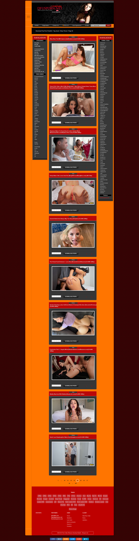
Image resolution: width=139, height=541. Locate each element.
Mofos (101, 120)
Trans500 (102, 178)
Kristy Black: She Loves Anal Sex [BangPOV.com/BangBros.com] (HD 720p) (71, 175)
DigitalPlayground (103, 59)
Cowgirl (45, 499)
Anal (35, 81)
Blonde (36, 89)
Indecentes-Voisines (104, 108)
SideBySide (37, 153)
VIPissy (101, 181)
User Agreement (76, 25)
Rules (84, 518)
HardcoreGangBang (104, 104)
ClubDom (102, 55)
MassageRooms (103, 125)
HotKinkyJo (102, 105)
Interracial (37, 115)
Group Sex (37, 105)
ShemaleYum (102, 158)
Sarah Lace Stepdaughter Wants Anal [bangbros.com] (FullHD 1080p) (69, 437)
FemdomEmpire (103, 78)
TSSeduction (102, 170)
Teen (36, 136)
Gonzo (89, 499)
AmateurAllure (103, 47)
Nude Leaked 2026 (82, 502)
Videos (73, 37)
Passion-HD (102, 139)
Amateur (36, 79)
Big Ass (89, 495)
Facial (79, 499)
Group (36, 107)
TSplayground (103, 171)
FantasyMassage (103, 92)
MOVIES (36, 78)
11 (67, 480)
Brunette (36, 94)
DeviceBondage (103, 62)
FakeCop (102, 86)
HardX (101, 102)
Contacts (69, 526)
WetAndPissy (103, 186)
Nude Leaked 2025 (71, 502)
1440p (49, 495)
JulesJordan (102, 112)
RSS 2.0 (66, 25)
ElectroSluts (102, 73)
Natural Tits (61, 502)
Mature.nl (102, 118)
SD (72, 504)
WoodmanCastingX (104, 183)
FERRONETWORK (104, 79)
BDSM (36, 86)
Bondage (36, 92)
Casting (36, 95)
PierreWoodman (103, 136)
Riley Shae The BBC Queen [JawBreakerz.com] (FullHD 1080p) (67, 39)
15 (80, 480)
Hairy (36, 108)
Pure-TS (102, 145)
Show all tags (72, 509)
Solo (35, 132)
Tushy (101, 160)
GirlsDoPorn (102, 94)
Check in (69, 524)
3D (35, 154)
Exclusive (73, 499)
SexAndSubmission (104, 150)
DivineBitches (103, 60)
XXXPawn (102, 192)
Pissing (36, 142)
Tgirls (101, 173)
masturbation (49, 502)
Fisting (36, 102)
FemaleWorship (103, 83)
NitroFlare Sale (86, 515)
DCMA (87, 25)
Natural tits (37, 126)
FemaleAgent (102, 81)
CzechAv (102, 57)
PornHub (63, 504)
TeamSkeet (102, 165)
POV (35, 128)
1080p (39, 495)
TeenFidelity (102, 163)
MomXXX (102, 123)
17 (87, 480)
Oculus (36, 148)
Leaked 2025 (40, 502)
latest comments (71, 522)
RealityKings (102, 149)
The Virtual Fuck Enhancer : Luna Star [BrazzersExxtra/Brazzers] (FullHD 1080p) (72, 261)
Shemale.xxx (102, 157)
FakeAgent (102, 84)
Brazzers (102, 52)
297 (76, 483)
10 (64, 480)
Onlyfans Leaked (99, 502)
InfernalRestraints (103, 107)
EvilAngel (102, 75)
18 (69, 483)
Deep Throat (58, 499)
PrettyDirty (102, 141)
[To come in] (28, 10)
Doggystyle (66, 499)
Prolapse (36, 129)
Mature (36, 123)
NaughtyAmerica (103, 131)
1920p (54, 495)
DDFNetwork (102, 68)
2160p (59, 495)
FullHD (84, 499)
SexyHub (102, 154)
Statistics (69, 518)
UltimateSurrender (103, 179)
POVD (101, 133)
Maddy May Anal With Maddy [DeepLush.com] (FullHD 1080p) (67, 394)
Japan (36, 139)
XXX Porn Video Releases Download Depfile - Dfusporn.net (53, 9)
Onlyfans (91, 502)
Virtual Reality (37, 146)
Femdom (36, 99)
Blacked (101, 50)
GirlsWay (102, 96)
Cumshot (36, 97)
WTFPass (102, 189)
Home (68, 515)
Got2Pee (102, 97)
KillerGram (102, 113)
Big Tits (36, 87)
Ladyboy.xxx (102, 115)
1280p (44, 495)
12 (71, 480)
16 (84, 480)
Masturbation (37, 121)
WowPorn (102, 184)
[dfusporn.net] (28, 4)
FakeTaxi (102, 91)
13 (74, 480)
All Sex (73, 495)
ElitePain (102, 71)
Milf (35, 124)
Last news (69, 520)
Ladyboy (36, 118)
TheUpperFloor (103, 176)
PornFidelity (102, 134)
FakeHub (102, 89)
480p (64, 495)
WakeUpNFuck (103, 187)
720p (68, 495)
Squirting (36, 143)
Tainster (101, 166)
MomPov (102, 121)
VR (35, 156)
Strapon (36, 134)
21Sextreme (102, 42)
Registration (45, 25)
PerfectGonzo (103, 137)
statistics (85, 520)
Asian (36, 84)
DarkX (101, 65)
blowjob (105, 495)
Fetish (36, 100)
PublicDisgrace (103, 144)
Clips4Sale (102, 54)
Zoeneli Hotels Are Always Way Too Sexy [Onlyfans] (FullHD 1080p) (69, 218)
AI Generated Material (39, 76)
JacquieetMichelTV (104, 110)
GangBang (37, 103)
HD (100, 499)
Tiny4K (101, 162)
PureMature (102, 147)
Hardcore (95, 499)
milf (55, 502)
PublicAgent (102, 142)
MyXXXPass (102, 128)
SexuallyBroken (103, 152)
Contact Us (56, 25)
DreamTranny (103, 70)
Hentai (36, 113)
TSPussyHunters (103, 168)
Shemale (36, 131)
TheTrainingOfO (103, 174)
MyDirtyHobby (103, 126)
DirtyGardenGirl (103, 67)
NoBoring (102, 129)
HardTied (102, 100)
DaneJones (102, 63)
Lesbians (36, 120)
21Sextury (102, 44)
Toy (35, 137)
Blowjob (36, 91)
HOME (37, 25)
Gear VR (36, 151)
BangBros (102, 49)
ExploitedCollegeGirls (104, 76)
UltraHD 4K (81, 504)
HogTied (102, 99)
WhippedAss (102, 191)
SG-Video (102, 155)
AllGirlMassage (103, 46)
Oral (107, 502)
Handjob (36, 110)
